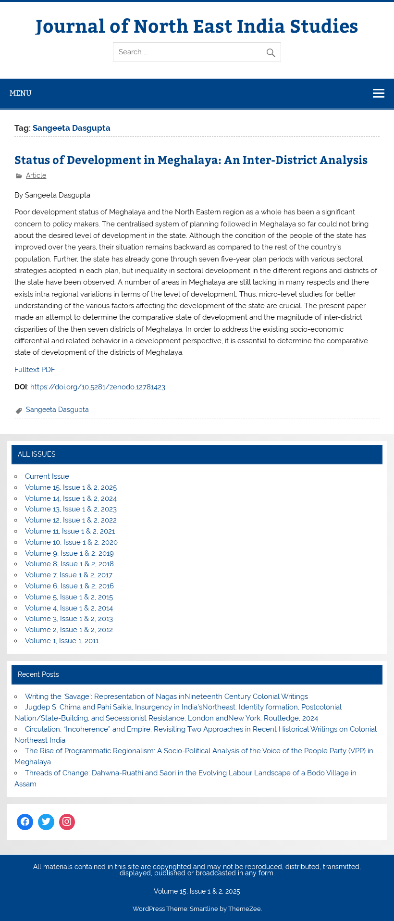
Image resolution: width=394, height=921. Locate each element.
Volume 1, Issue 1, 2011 (61, 640)
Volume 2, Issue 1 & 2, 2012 (69, 629)
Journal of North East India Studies (197, 25)
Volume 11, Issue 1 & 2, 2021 (70, 531)
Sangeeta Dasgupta (57, 409)
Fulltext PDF (34, 369)
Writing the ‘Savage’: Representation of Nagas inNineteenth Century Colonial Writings (166, 696)
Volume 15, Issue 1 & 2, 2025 (71, 487)
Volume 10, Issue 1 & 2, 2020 (71, 542)
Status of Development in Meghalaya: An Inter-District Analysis (191, 159)
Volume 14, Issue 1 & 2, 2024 (71, 498)
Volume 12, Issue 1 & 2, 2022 (71, 520)
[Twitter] (46, 822)
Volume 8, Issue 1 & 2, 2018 (69, 564)
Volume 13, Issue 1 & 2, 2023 (71, 509)
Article (36, 175)
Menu (21, 93)
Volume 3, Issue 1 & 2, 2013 (69, 618)
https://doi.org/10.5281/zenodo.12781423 (97, 387)
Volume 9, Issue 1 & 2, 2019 (69, 553)
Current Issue (47, 476)
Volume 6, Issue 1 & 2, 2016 (69, 586)
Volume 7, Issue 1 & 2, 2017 (68, 575)
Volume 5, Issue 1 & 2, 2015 (69, 597)
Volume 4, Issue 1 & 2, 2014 (69, 608)
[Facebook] (25, 822)
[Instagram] (67, 822)
